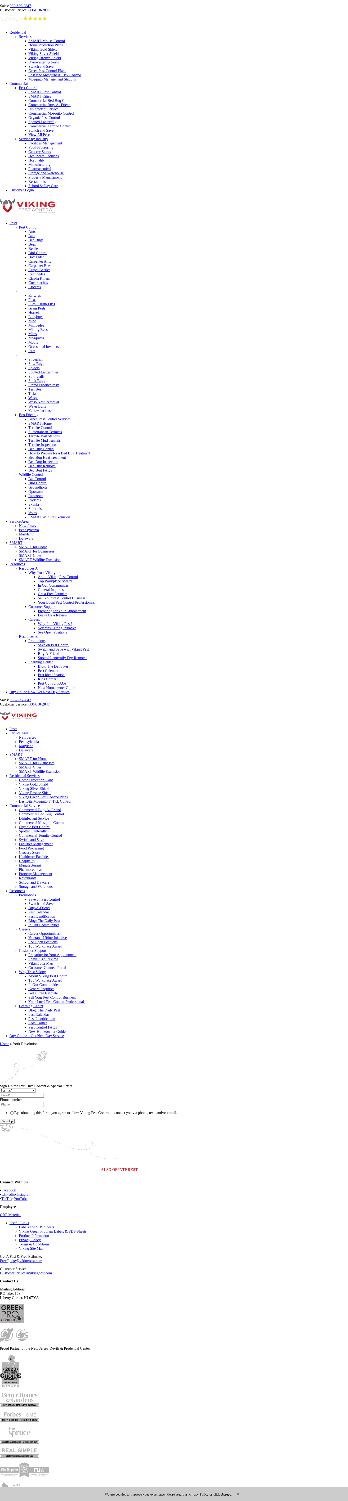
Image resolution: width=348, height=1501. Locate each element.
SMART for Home (33, 547)
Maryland (26, 534)
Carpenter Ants (39, 261)
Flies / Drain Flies (41, 304)
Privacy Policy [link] (198, 1494)
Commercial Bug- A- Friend (49, 105)
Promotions (36, 641)
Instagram (24, 1194)
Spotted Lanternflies (43, 372)
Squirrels (35, 509)
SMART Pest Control (44, 92)
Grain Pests (36, 308)
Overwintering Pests (43, 62)
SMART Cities (39, 96)
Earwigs (34, 295)
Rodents (34, 500)
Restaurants (37, 182)
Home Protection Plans (45, 45)
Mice (32, 321)
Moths (33, 342)
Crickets (34, 287)
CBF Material (10, 1215)
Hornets (34, 312)
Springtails (36, 376)
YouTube (20, 1199)
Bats (31, 236)
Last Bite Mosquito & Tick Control (54, 75)
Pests (13, 223)
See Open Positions (52, 632)
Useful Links (19, 1223)
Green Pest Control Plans (47, 71)
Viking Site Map (40, 963)
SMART (15, 543)
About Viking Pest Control (58, 577)
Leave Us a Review (52, 615)
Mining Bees (38, 330)
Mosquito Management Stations (52, 79)
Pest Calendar (48, 671)
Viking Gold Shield (43, 49)
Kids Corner (47, 679)
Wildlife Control (31, 474)
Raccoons (35, 496)
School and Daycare (34, 882)
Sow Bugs (36, 364)
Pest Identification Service (233, 1170)
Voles (32, 513)
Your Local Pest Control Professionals (66, 602)
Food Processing (40, 147)
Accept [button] (226, 1494)
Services (25, 37)
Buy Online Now (39, 692)
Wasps (33, 398)
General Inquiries (51, 590)
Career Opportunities (44, 933)
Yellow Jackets (39, 411)
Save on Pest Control (53, 645)
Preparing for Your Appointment (62, 611)
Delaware (26, 538)
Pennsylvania (29, 530)
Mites (32, 334)
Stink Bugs (36, 381)
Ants (32, 231)
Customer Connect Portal (47, 968)
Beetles (33, 249)
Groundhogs (37, 487)
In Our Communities (53, 585)
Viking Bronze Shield (44, 58)
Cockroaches (38, 283)
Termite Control (40, 428)
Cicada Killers (39, 278)
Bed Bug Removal (42, 466)
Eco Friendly (28, 415)
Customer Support (42, 607)
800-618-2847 (39, 10)
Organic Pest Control (44, 118)
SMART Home (40, 423)
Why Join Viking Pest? (55, 624)
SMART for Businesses (36, 551)
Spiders (34, 368)
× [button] (238, 1494)
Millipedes (36, 325)
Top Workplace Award (55, 581)
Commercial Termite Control (49, 126)
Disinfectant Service (43, 109)
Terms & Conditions (34, 1244)
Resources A (28, 568)
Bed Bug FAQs (40, 470)
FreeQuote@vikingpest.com (21, 1261)
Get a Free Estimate (52, 594)
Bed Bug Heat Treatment (47, 457)
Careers (34, 619)
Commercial (18, 83)
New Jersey (27, 526)
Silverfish (35, 359)
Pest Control (28, 88)
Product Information (34, 1236)
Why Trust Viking (41, 573)
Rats (31, 351)
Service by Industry (33, 139)
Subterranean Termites (45, 432)
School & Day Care (43, 186)
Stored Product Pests (43, 385)
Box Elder (36, 257)
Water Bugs (37, 406)
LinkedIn (8, 1194)
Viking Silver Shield (43, 54)
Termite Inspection (42, 445)
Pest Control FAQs (52, 683)
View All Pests (39, 135)
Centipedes (36, 274)
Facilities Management (45, 143)
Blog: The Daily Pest (53, 666)
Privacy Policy (30, 1240)
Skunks (34, 504)
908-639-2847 (20, 6)
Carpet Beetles (39, 270)
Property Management (45, 177)
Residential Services (24, 776)
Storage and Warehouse (46, 173)
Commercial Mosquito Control (51, 113)
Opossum (35, 492)
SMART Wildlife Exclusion (49, 517)
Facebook (8, 1190)
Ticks (32, 393)
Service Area (19, 521)
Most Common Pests (193, 1170)
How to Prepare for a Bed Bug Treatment (59, 453)
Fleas (32, 300)
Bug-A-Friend (48, 654)
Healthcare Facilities (43, 156)
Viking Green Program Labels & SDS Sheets (52, 1231)
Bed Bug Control (41, 449)
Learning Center (40, 662)
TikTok (6, 1199)
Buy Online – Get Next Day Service (36, 1036)
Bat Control (37, 479)
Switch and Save (41, 66)
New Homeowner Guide (56, 688)
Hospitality (36, 160)
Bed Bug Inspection (43, 462)
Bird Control (37, 253)
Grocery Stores (39, 152)
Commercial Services (25, 806)
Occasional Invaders (43, 347)
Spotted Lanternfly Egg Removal (62, 658)
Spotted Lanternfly (42, 122)
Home (4, 1044)
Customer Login (21, 190)
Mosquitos (36, 338)
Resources (17, 564)
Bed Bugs (35, 240)
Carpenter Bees (39, 266)
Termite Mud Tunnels (44, 440)
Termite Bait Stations (44, 436)
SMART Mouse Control (46, 41)
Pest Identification (51, 675)
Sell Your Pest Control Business (61, 598)
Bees (32, 244)
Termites (34, 389)
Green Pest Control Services (49, 419)
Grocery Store (29, 852)
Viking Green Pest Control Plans (43, 797)
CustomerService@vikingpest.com (26, 1273)
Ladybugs (35, 317)
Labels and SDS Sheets (36, 1227)
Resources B (28, 636)
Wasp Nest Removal (43, 402)
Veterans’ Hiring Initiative (57, 628)
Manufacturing (39, 164)
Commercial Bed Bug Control (50, 101)
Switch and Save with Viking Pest (63, 649)
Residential (17, 32)
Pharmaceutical (39, 169)
